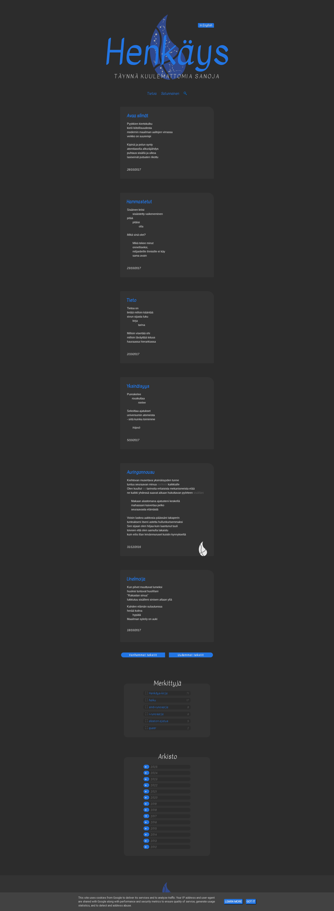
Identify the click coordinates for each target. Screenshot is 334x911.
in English (206, 25)
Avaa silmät (137, 115)
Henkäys (167, 52)
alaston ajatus (158, 721)
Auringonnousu (140, 472)
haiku (152, 700)
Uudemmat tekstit (191, 655)
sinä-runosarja (158, 707)
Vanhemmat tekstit (143, 655)
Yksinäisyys (138, 386)
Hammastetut (139, 201)
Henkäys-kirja (158, 693)
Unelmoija (136, 579)
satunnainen (170, 93)
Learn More (233, 901)
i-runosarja (156, 714)
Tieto (131, 300)
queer (152, 728)
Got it (251, 901)
